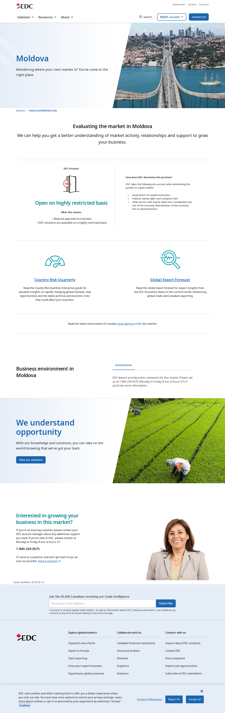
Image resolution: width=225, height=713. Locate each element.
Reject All (174, 699)
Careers (192, 4)
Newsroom (179, 4)
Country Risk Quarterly (54, 279)
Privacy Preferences (149, 699)
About (65, 17)
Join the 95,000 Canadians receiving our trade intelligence (89, 596)
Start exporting (77, 658)
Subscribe (166, 603)
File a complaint (175, 658)
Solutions (23, 17)
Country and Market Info (43, 110)
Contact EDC (173, 651)
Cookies (24, 705)
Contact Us (199, 17)
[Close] (201, 691)
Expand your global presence (86, 673)
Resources (45, 17)
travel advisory (125, 324)
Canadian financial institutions (136, 643)
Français (204, 4)
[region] (112, 699)
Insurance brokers (128, 651)
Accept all (195, 699)
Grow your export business (85, 666)
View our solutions (31, 460)
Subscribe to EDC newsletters (183, 673)
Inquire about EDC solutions (182, 643)
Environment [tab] (123, 365)
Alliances (122, 658)
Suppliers (123, 666)
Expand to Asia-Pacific (81, 643)
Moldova (20, 110)
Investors (123, 673)
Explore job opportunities (181, 666)
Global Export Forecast (170, 279)
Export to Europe (78, 651)
